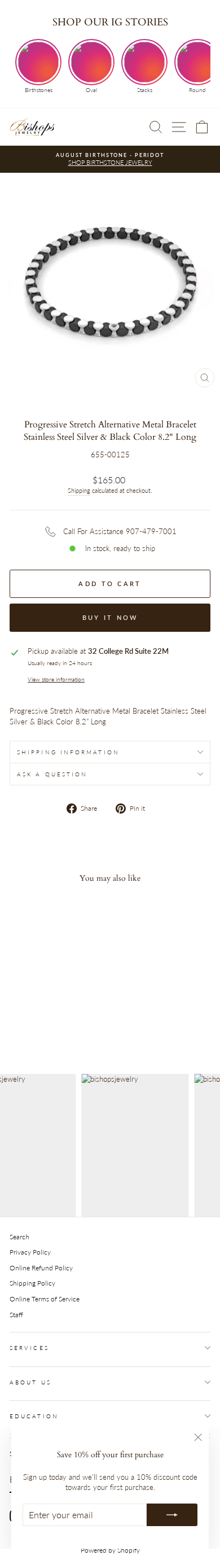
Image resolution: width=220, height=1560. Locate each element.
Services (29, 1347)
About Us (30, 1382)
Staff (16, 1314)
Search (19, 1237)
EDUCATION (34, 1416)
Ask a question (52, 774)
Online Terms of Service (45, 1299)
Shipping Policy (32, 1283)
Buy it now (110, 617)
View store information (56, 679)
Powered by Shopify (110, 1550)
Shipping (79, 490)
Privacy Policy (30, 1252)
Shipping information (68, 752)
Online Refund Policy (41, 1268)
